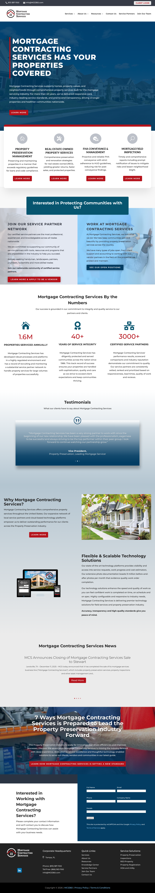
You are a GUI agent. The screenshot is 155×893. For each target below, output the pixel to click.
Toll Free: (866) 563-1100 (53, 869)
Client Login (142, 3)
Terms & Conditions (100, 888)
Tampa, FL (50, 857)
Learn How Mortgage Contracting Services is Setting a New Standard (77, 764)
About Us (82, 14)
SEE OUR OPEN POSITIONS (105, 267)
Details (89, 808)
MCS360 (68, 888)
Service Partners (127, 14)
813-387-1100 (13, 2)
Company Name (123, 798)
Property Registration (130, 865)
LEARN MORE (22, 178)
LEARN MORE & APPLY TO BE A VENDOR (34, 279)
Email (119, 787)
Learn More (18, 112)
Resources (96, 14)
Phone (89, 798)
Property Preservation (130, 855)
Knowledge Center (90, 865)
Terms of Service (93, 828)
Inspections (125, 858)
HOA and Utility (127, 868)
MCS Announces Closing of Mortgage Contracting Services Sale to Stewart (77, 659)
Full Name (91, 787)
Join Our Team (144, 14)
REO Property (126, 861)
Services (69, 14)
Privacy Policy (135, 824)
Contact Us (111, 14)
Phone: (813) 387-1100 (52, 866)
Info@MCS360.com (34, 2)
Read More (77, 680)
